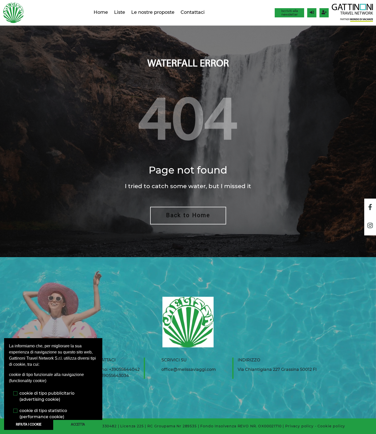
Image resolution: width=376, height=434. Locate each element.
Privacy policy (299, 426)
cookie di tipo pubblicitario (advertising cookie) (46, 396)
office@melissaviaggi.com (188, 369)
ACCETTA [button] (78, 425)
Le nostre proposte (152, 12)
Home (101, 12)
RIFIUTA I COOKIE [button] (28, 425)
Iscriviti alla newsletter (289, 12)
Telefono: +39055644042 (114, 369)
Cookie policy (331, 426)
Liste (119, 12)
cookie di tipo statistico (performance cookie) (43, 413)
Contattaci (193, 12)
